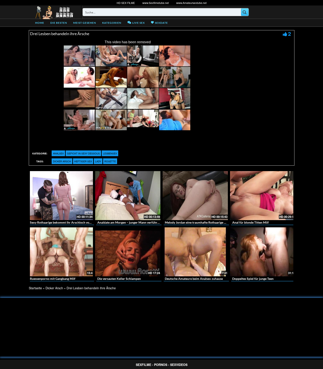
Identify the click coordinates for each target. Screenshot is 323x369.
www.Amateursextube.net (191, 2)
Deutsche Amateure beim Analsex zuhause (194, 278)
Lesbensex (110, 153)
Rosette (110, 161)
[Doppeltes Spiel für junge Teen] (262, 251)
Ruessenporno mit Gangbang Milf (52, 278)
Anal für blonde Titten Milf (250, 222)
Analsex (58, 153)
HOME (39, 22)
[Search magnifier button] (245, 12)
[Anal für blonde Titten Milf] (262, 195)
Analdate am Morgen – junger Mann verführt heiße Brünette (138, 222)
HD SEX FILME (126, 2)
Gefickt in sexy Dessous (83, 153)
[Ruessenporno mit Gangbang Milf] (60, 251)
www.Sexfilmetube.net (155, 2)
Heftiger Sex (83, 161)
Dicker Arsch (62, 161)
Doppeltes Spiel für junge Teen (253, 278)
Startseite (35, 288)
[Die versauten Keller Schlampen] (127, 251)
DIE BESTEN (58, 22)
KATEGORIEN (111, 22)
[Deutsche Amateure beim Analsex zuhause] (195, 251)
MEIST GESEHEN (84, 22)
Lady (98, 161)
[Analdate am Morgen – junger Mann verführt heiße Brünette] (127, 195)
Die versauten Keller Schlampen (119, 278)
